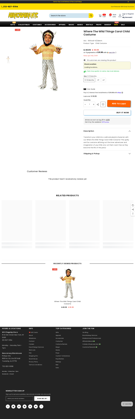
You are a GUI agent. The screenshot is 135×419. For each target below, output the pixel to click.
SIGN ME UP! (42, 398)
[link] (103, 104)
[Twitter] (41, 407)
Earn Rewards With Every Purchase (122, 6)
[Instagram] (13, 407)
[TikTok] (25, 407)
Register (131, 14)
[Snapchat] (30, 407)
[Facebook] (8, 407)
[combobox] (69, 15)
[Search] (71, 15)
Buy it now (123, 112)
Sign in (124, 14)
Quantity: (87, 100)
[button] (107, 52)
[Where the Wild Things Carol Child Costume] (67, 283)
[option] (46, 60)
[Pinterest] (19, 407)
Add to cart (119, 103)
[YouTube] (36, 407)
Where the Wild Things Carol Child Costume (67, 302)
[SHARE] (98, 104)
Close (128, 2)
